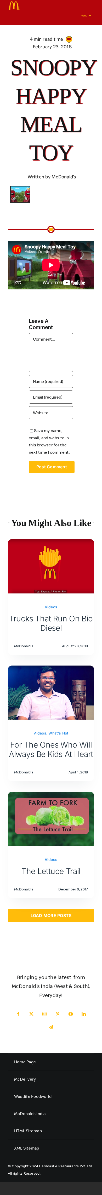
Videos (51, 607)
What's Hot (58, 733)
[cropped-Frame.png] (14, 3)
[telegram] (51, 1027)
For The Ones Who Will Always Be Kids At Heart (51, 749)
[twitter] (31, 1014)
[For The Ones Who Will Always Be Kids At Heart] (51, 669)
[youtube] (70, 1014)
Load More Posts (51, 915)
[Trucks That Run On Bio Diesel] (51, 542)
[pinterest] (57, 1014)
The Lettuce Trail (51, 871)
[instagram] (44, 1014)
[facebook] (18, 1014)
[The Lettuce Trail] (51, 795)
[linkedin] (83, 1014)
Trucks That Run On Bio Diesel (51, 623)
